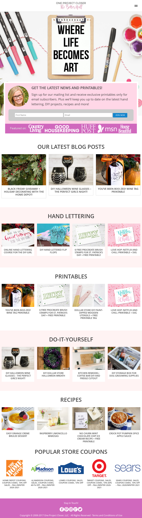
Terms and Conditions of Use (107, 515)
